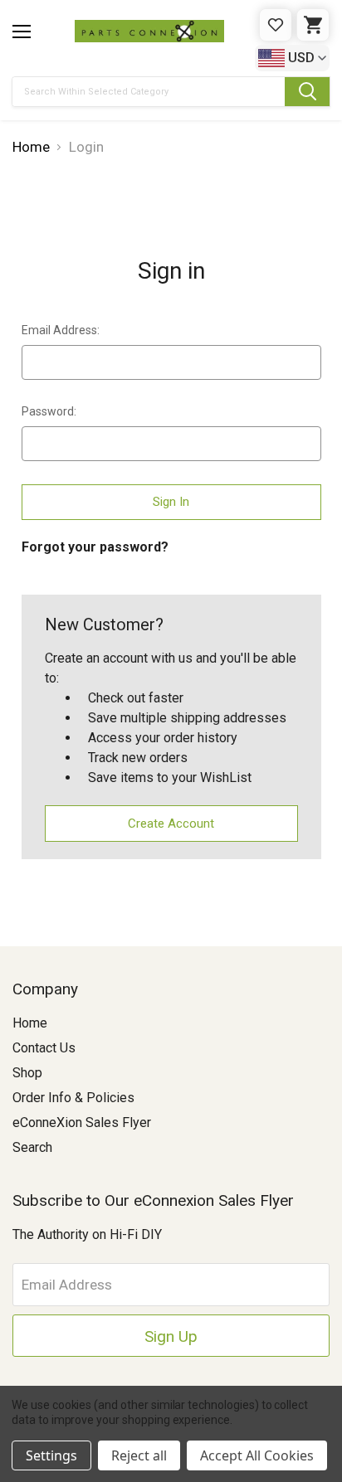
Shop (27, 1073)
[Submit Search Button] (307, 91)
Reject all (139, 1455)
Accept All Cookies (257, 1455)
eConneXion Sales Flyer (81, 1122)
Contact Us (44, 1048)
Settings (51, 1455)
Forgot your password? (95, 547)
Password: (49, 411)
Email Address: (61, 330)
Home (29, 1023)
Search (32, 1147)
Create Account (171, 823)
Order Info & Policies (73, 1097)
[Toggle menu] (21, 31)
